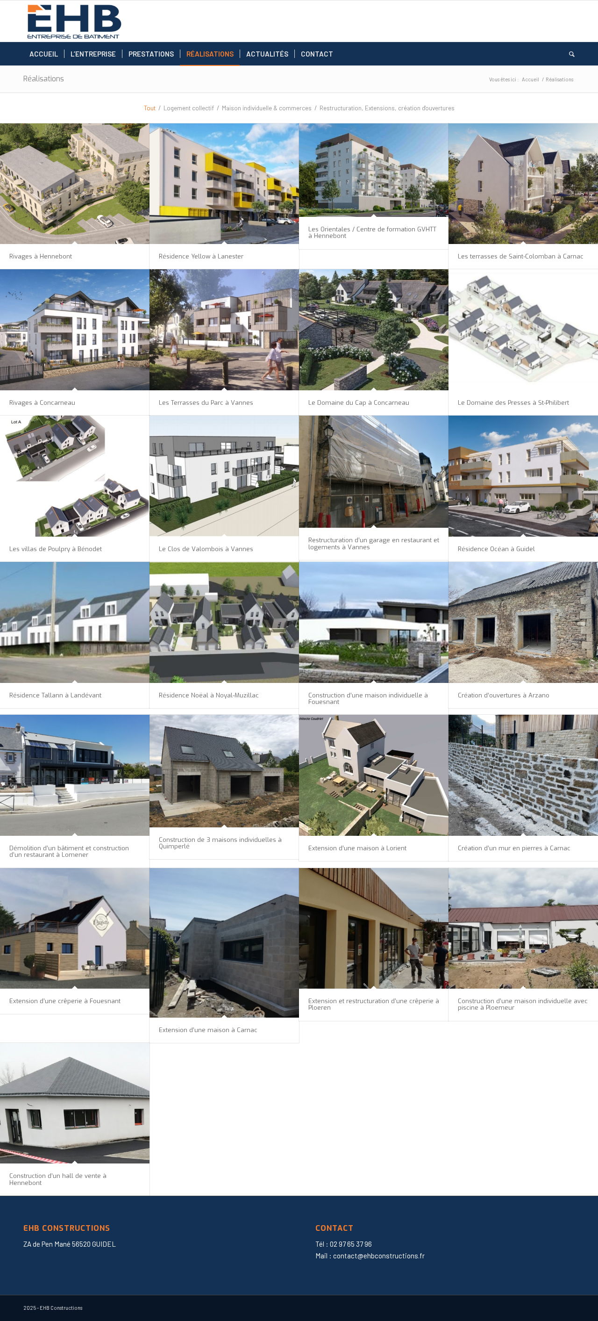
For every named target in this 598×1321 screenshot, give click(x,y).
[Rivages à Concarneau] (75, 329)
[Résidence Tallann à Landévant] (75, 622)
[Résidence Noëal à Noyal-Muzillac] (224, 622)
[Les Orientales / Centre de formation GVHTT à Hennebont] (373, 170)
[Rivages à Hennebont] (75, 183)
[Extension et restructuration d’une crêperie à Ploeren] (373, 928)
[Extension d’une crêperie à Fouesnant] (75, 928)
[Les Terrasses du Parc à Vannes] (224, 329)
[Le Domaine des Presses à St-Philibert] (523, 329)
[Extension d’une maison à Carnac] (224, 943)
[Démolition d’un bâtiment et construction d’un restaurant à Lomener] (75, 775)
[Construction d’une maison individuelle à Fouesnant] (373, 622)
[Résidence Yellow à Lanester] (224, 183)
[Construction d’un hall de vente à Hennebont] (75, 1103)
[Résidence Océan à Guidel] (523, 476)
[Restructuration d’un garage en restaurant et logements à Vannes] (373, 472)
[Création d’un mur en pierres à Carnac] (523, 775)
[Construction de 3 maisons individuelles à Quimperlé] (224, 771)
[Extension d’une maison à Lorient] (373, 775)
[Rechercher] (569, 53)
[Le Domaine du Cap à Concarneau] (373, 329)
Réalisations (43, 79)
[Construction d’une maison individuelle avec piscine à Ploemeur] (523, 928)
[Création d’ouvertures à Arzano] (523, 622)
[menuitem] (43, 53)
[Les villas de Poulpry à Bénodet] (75, 476)
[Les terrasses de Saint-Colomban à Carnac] (523, 183)
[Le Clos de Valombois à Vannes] (224, 476)
